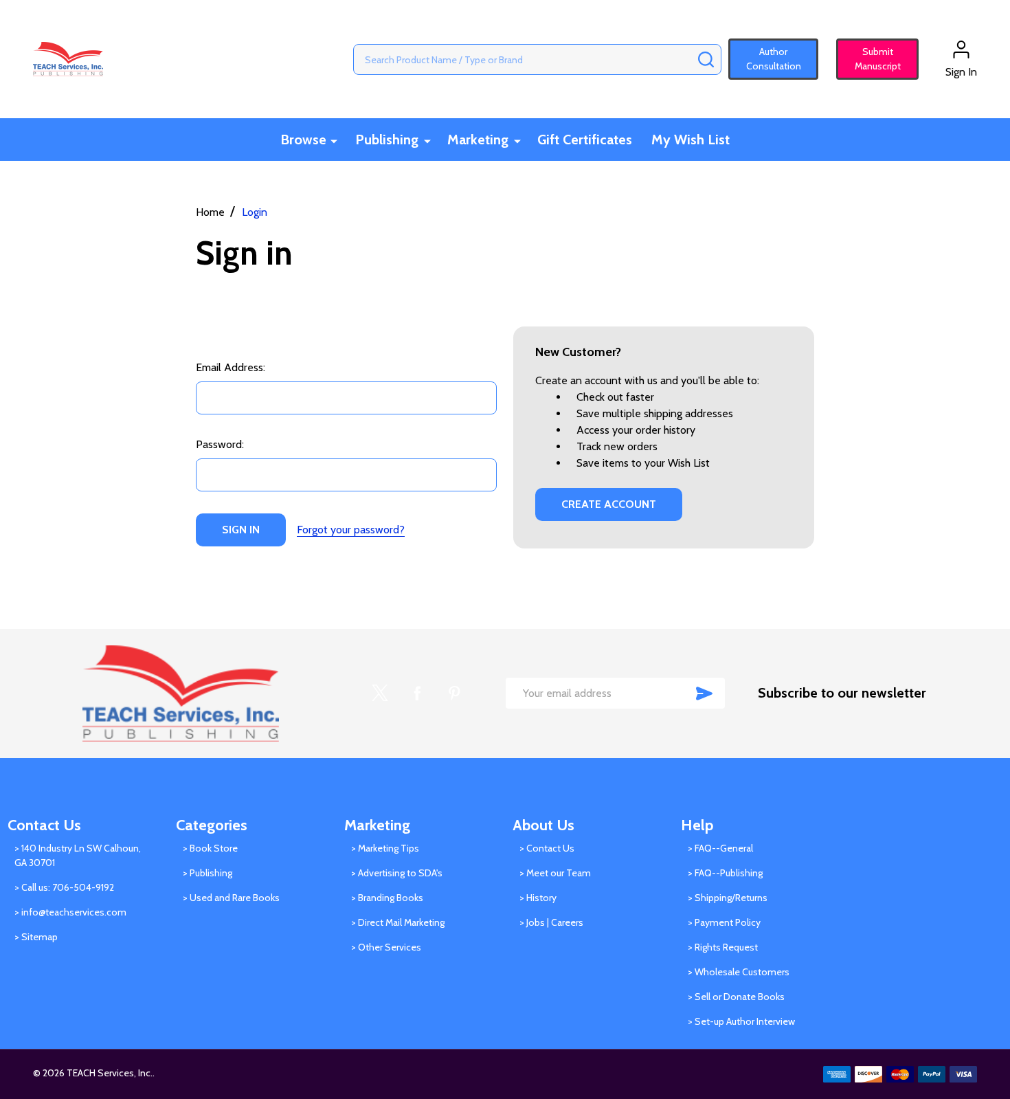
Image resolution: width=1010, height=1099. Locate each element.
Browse (303, 139)
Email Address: (230, 367)
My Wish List (690, 139)
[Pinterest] (454, 692)
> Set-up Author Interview (741, 1021)
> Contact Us (546, 848)
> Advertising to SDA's (396, 873)
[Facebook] (417, 692)
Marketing (477, 139)
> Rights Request (723, 947)
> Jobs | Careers (551, 922)
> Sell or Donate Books (736, 996)
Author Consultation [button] (773, 58)
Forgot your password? (351, 529)
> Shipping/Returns (727, 897)
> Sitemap (36, 937)
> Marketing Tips (385, 848)
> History (538, 897)
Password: (220, 444)
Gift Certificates (584, 139)
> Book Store (210, 848)
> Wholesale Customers (738, 972)
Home (210, 212)
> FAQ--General (720, 848)
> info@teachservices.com (70, 912)
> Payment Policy (724, 922)
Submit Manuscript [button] (871, 58)
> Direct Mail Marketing (398, 922)
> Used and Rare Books (231, 897)
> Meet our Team (555, 873)
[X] (380, 692)
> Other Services (386, 947)
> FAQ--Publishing (725, 873)
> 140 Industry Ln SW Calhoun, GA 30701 (77, 855)
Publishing (386, 139)
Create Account (608, 504)
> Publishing (207, 873)
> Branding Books (387, 897)
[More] (333, 140)
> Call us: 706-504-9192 (64, 887)
